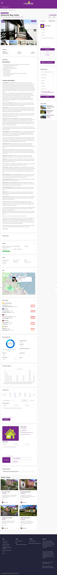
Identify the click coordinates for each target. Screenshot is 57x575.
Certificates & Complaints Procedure (6, 548)
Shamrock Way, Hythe (22, 277)
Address (4, 243)
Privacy (3, 553)
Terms (3, 551)
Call (17, 458)
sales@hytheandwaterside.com (27, 432)
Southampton (18, 17)
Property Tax (21, 344)
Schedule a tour (5, 390)
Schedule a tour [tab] (52, 20)
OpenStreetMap (29, 294)
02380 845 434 (19, 541)
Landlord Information (6, 544)
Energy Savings (5, 235)
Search (47, 96)
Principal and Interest (23, 340)
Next (34, 395)
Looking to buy (4, 542)
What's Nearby (5, 300)
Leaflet (25, 294)
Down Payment (4, 357)
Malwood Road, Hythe (25, 517)
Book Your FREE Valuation (6, 550)
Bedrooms (43, 83)
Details (3, 257)
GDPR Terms (11, 417)
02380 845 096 (33, 541)
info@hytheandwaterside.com (35, 543)
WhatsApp (15, 461)
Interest (20, 357)
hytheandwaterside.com (26, 434)
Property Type (43, 77)
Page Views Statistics (6, 365)
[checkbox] (2, 417)
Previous (3, 395)
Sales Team (23, 427)
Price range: (42, 91)
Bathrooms (43, 80)
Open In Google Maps (6, 251)
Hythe (22, 17)
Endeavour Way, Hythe (26, 491)
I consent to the (8, 417)
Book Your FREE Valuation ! (48, 62)
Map (3, 270)
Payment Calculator (6, 337)
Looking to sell (4, 541)
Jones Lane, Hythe (6, 491)
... (30, 497)
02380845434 (24, 428)
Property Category (44, 74)
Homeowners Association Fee (24, 348)
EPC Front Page (5, 228)
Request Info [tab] (43, 20)
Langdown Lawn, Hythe (7, 517)
